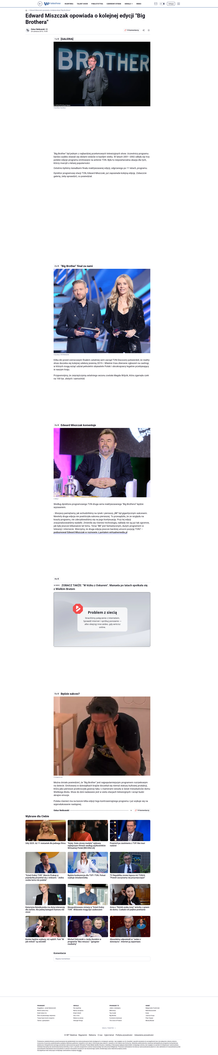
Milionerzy (112, 1010)
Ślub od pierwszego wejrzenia (46, 1015)
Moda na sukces (78, 1018)
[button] (162, 3)
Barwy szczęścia (78, 1010)
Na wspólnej (77, 1008)
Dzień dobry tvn (42, 1013)
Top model (112, 1013)
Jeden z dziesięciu (115, 1008)
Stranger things (78, 1020)
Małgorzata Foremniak (153, 1008)
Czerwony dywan (114, 4)
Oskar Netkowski (38, 29)
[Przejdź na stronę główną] (40, 5)
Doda (147, 1013)
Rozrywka (69, 4)
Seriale (128, 4)
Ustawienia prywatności (144, 1035)
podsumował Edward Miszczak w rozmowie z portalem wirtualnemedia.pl (90, 532)
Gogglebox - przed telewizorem (46, 1008)
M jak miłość (77, 1013)
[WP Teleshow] (54, 4)
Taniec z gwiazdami (43, 1020)
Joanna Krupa (150, 1015)
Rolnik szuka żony (42, 1010)
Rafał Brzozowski (151, 1010)
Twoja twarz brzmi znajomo (45, 1018)
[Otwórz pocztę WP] (156, 4)
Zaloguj (171, 4)
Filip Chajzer (149, 1018)
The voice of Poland (115, 1020)
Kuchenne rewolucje (115, 1018)
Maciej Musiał (150, 1020)
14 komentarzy (133, 30)
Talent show (82, 4)
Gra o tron (76, 1015)
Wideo (138, 4)
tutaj (80, 1050)
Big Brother (112, 1015)
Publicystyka (97, 4)
